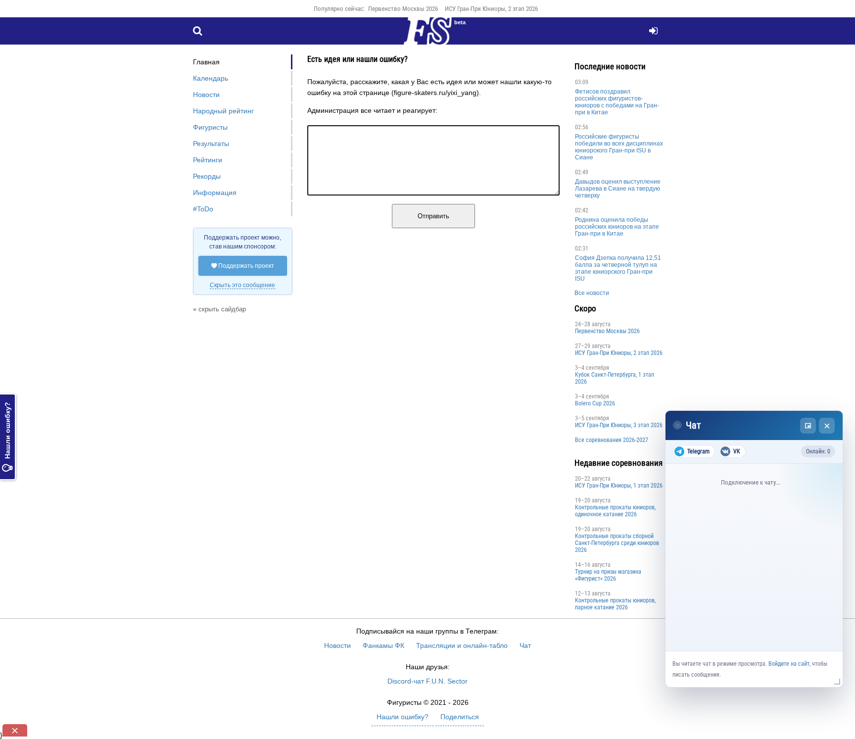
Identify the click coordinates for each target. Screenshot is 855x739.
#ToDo (203, 209)
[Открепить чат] (808, 426)
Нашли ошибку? (7, 437)
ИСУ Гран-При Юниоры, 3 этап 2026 (619, 425)
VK (736, 451)
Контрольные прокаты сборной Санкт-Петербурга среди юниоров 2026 (617, 543)
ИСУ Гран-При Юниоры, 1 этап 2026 (619, 485)
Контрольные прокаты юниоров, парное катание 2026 (615, 604)
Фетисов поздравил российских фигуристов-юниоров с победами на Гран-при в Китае (617, 102)
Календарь (210, 78)
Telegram (698, 451)
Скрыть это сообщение (242, 285)
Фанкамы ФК (383, 645)
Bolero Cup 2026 (595, 403)
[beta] (427, 36)
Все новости (591, 293)
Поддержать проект (242, 265)
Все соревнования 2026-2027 (611, 440)
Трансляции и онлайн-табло (462, 645)
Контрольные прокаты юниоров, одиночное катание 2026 (615, 511)
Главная (206, 62)
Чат (525, 645)
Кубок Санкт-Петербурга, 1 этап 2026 (614, 378)
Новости (206, 95)
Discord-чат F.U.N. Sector (427, 681)
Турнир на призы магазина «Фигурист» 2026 (608, 575)
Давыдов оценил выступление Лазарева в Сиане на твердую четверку (618, 188)
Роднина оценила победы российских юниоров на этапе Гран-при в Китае (617, 226)
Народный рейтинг (223, 111)
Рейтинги (207, 160)
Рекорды (207, 176)
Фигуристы (210, 127)
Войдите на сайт (788, 663)
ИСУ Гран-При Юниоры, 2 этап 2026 (491, 8)
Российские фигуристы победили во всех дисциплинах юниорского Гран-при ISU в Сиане (619, 147)
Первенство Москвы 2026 (403, 8)
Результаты (211, 144)
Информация (215, 193)
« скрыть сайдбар (219, 309)
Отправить (433, 216)
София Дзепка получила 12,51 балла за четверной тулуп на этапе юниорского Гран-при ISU (618, 268)
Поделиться (459, 717)
